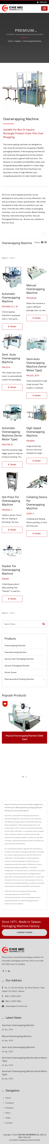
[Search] (43, 624)
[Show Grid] (42, 242)
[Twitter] (6, 971)
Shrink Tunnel (10, 672)
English (43, 2)
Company (9, 1103)
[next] (44, 235)
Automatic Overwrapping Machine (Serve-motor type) (12, 433)
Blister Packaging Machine (29, 900)
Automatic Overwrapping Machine (11, 297)
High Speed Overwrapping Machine (35, 431)
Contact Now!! (24, 932)
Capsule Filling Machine (12, 900)
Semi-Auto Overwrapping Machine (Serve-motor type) (36, 364)
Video (8, 1118)
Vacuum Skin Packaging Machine (19, 659)
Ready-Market (34, 1140)
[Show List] (45, 242)
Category (17, 41)
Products (9, 1108)
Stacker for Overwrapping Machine (11, 569)
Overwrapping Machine (32, 41)
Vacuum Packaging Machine (17, 666)
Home (10, 41)
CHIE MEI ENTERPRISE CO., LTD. (31, 1135)
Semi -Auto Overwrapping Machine (11, 358)
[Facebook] (3, 971)
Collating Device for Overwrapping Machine (36, 502)
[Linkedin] (9, 971)
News (7, 1113)
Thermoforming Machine (15, 652)
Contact (9, 1123)
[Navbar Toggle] (44, 8)
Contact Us (8, 903)
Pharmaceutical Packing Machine (19, 679)
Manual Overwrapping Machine (35, 289)
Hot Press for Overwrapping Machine (11, 500)
